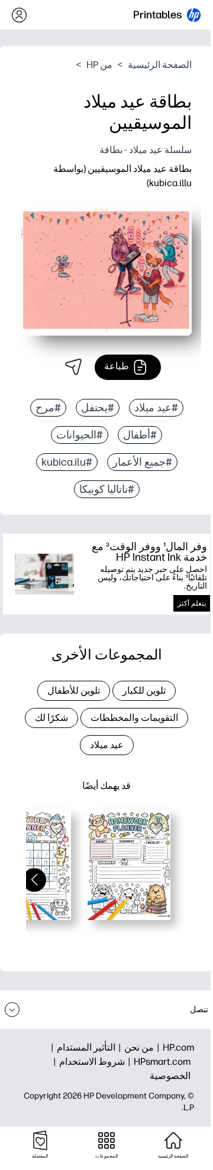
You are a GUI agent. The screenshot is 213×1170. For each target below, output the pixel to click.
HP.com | (174, 1047)
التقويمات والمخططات (134, 717)
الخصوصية (170, 1075)
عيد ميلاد (107, 744)
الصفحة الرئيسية (160, 64)
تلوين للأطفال (73, 690)
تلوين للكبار (144, 690)
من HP (99, 64)
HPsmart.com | (158, 1061)
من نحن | (134, 1047)
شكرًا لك (51, 717)
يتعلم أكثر (192, 603)
